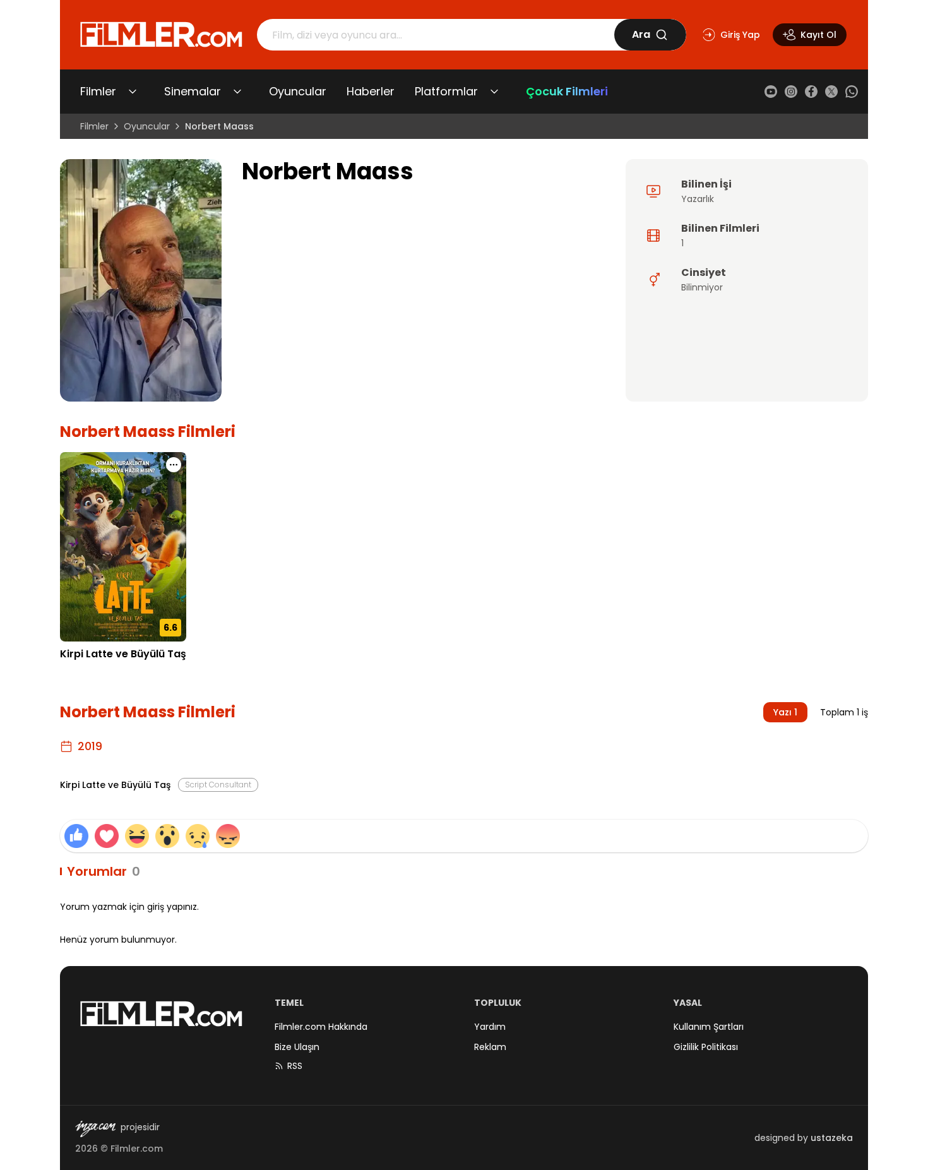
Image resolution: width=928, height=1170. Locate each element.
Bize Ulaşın (297, 1047)
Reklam (490, 1047)
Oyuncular (297, 91)
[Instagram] (791, 91)
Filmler (98, 91)
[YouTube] (770, 91)
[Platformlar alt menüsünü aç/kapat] (494, 91)
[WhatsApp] (851, 91)
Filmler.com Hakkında (321, 1026)
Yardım (490, 1026)
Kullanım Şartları (709, 1026)
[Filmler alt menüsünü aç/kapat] (132, 91)
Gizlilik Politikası (706, 1047)
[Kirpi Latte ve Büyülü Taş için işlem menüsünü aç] (173, 464)
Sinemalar (192, 91)
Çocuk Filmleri (567, 91)
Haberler (371, 91)
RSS (294, 1066)
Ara (641, 34)
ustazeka (832, 1137)
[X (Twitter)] (831, 91)
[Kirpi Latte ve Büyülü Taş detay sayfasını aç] (123, 547)
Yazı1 (785, 712)
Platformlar (446, 91)
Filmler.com (136, 1148)
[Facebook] (811, 91)
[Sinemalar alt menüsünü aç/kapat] (237, 91)
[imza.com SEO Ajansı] (95, 1129)
